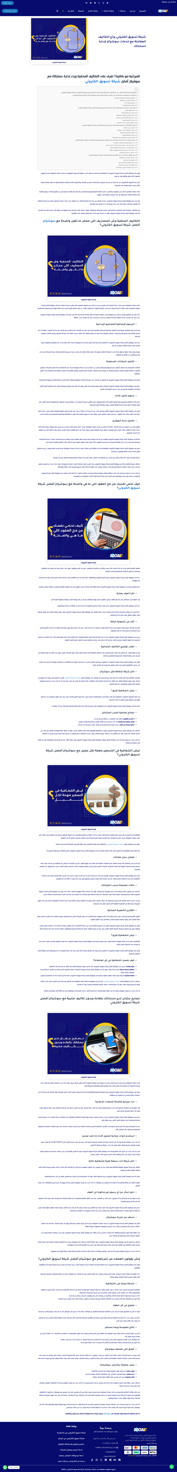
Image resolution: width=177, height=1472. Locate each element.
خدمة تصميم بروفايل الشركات (71, 1449)
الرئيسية (142, 11)
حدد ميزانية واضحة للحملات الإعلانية (124, 143)
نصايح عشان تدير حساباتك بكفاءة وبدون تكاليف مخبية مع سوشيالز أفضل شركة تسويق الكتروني (105, 140)
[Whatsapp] (5, 1467)
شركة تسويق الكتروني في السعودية (71, 1432)
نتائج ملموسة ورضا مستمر (126, 162)
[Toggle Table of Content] (135, 89)
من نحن (132, 11)
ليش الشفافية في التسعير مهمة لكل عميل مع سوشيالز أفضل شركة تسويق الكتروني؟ (109, 125)
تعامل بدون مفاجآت (128, 128)
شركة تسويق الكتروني (102, 82)
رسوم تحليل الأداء (129, 103)
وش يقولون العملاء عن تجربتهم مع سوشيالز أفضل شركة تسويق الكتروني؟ (112, 155)
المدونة (81, 11)
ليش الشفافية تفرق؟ (128, 120)
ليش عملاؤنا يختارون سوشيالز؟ (125, 167)
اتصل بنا (71, 11)
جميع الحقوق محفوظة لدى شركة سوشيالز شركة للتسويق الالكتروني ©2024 (88, 1469)
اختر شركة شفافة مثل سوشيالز (125, 118)
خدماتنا (123, 11)
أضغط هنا (131, 1456)
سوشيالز (49, 221)
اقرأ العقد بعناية (130, 110)
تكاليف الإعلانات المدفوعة (127, 100)
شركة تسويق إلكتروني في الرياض (71, 1438)
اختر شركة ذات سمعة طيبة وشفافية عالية (122, 148)
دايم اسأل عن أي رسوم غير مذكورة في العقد (121, 150)
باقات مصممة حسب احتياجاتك (125, 130)
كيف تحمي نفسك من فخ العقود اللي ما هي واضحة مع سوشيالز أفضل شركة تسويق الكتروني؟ (107, 108)
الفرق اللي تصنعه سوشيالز (126, 165)
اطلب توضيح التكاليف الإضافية (125, 115)
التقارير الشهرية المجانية (127, 133)
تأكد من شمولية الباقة (128, 113)
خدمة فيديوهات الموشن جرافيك (71, 1455)
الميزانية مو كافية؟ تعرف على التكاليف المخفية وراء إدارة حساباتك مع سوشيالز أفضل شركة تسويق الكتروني (98, 93)
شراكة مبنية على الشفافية (126, 158)
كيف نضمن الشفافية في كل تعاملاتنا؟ (123, 137)
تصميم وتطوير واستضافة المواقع (71, 1444)
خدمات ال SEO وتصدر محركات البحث (71, 1461)
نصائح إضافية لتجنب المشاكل (125, 123)
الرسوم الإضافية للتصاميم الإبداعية (125, 98)
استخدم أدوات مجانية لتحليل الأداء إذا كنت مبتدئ (120, 145)
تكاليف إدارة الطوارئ (128, 105)
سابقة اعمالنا (109, 11)
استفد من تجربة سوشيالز (127, 152)
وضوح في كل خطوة (128, 160)
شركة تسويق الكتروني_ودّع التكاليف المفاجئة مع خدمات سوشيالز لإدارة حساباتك (122, 42)
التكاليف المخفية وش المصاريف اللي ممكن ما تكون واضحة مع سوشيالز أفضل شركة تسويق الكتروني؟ (104, 95)
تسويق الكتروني (129, 488)
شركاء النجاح (93, 11)
